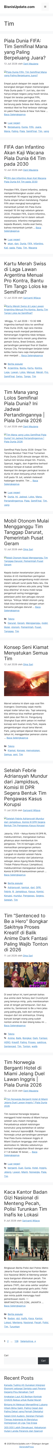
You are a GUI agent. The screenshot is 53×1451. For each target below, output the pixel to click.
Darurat (12, 623)
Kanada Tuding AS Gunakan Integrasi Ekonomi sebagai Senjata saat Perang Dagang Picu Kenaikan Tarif (25, 1388)
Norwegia (34, 1172)
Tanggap (9, 631)
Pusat (38, 627)
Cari (6, 1355)
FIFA (31, 127)
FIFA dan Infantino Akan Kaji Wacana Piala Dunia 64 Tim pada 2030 (25, 155)
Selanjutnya (28, 1341)
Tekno (11, 619)
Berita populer (15, 364)
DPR (38, 887)
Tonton (26, 1046)
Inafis (24, 1318)
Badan (11, 1318)
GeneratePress (26, 1446)
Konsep (21, 750)
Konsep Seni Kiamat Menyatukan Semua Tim (26, 652)
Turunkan (15, 1326)
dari (32, 887)
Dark (35, 1038)
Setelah (8, 900)
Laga (7, 372)
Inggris (42, 1168)
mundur (17, 895)
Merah (39, 372)
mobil (45, 623)
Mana (7, 131)
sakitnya (41, 1042)
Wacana (32, 247)
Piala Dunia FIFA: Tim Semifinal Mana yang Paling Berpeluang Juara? (26, 49)
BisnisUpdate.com (19, 7)
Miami (24, 1172)
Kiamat (11, 750)
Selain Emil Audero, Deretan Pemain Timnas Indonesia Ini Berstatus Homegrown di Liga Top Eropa (23, 1419)
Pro (46, 372)
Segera (40, 895)
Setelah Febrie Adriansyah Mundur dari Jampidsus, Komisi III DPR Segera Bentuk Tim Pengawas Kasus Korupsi (26, 787)
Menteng (17, 1322)
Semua (8, 754)
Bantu (23, 368)
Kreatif (15, 1042)
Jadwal (23, 496)
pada (12, 247)
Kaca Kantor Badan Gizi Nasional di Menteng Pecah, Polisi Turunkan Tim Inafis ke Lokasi (25, 1203)
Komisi (39, 891)
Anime (11, 1038)
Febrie (7, 891)
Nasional (28, 1322)
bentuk (25, 887)
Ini (16, 496)
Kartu (30, 368)
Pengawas (29, 895)
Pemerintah (27, 627)
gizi (18, 1318)
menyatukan (33, 750)
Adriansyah (14, 887)
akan (10, 243)
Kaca (31, 1318)
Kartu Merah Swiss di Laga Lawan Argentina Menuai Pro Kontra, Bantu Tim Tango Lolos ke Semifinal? (25, 278)
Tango (27, 376)
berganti (12, 1168)
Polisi (45, 1322)
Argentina (13, 368)
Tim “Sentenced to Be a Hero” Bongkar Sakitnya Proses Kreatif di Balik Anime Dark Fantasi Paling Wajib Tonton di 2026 (26, 932)
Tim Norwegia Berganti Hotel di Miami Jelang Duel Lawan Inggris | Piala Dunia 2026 (24, 1073)
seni (15, 754)
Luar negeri (14, 123)
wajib (35, 1046)
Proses (32, 1042)
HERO (7, 1042)
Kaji (6, 247)
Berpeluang (14, 127)
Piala (22, 131)
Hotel (35, 1168)
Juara (38, 127)
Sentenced (10, 1046)
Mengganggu (33, 623)
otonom (15, 627)
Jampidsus (21, 891)
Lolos (22, 372)
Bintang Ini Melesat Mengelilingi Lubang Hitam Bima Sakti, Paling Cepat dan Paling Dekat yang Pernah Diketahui (25, 1408)
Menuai (31, 372)
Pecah (37, 1322)
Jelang (7, 1172)
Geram (21, 623)
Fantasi (43, 1038)
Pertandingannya (13, 500)
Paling (15, 131)
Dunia (24, 127)
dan (16, 243)
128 (16, 1341)
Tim (40, 131)
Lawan (14, 372)
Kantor (38, 1318)
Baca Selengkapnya (15, 114)
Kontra (38, 368)
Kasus (31, 891)
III (13, 891)
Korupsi (8, 895)
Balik (18, 1038)
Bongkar (27, 1038)
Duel (20, 1168)
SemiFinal (31, 131)
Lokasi (7, 1322)
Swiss (19, 376)
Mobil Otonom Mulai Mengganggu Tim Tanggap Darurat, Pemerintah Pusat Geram (26, 532)
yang (46, 131)
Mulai (7, 627)
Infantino (38, 243)
